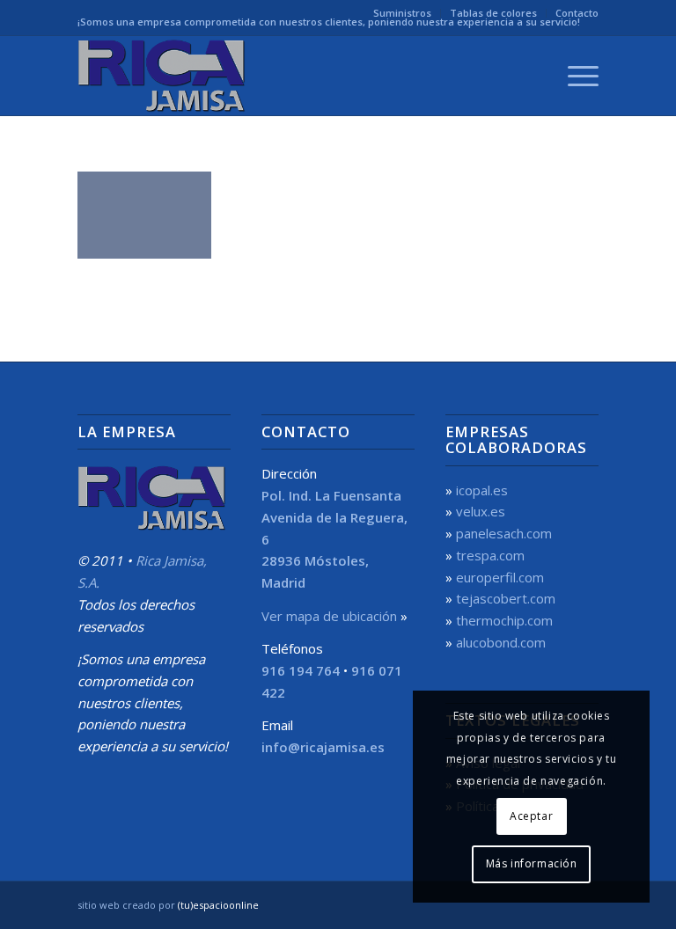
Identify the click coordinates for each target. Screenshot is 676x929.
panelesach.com (504, 533)
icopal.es (482, 490)
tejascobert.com (505, 598)
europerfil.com (500, 577)
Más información (531, 863)
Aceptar (531, 815)
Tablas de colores (493, 12)
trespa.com (490, 555)
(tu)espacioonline (218, 904)
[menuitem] (402, 13)
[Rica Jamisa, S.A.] (163, 75)
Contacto (577, 12)
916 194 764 (300, 670)
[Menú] (574, 75)
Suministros (402, 12)
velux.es (480, 511)
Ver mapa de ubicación (329, 616)
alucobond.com (501, 642)
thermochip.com (504, 620)
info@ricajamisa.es (323, 747)
